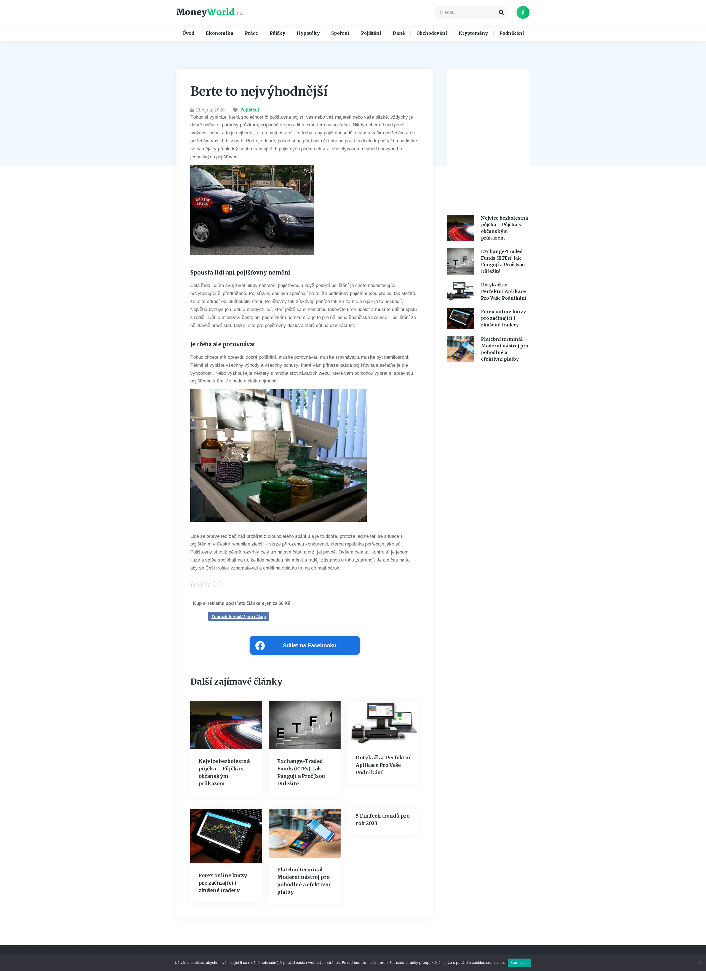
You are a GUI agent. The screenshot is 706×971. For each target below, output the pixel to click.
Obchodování (431, 33)
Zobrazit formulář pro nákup (239, 616)
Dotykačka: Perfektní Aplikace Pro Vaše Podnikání (383, 765)
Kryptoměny (473, 33)
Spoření (340, 33)
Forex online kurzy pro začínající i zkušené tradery (223, 882)
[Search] (501, 12)
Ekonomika (219, 33)
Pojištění (371, 33)
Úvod (188, 33)
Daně (399, 33)
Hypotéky (308, 33)
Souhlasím (519, 962)
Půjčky (277, 33)
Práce (251, 33)
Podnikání (511, 33)
